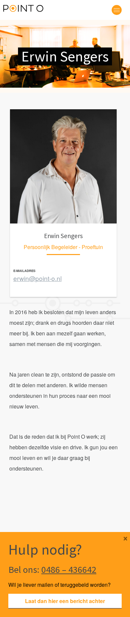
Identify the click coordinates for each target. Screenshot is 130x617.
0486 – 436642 (68, 569)
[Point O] (23, 9)
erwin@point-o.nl (37, 278)
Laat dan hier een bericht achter (65, 601)
